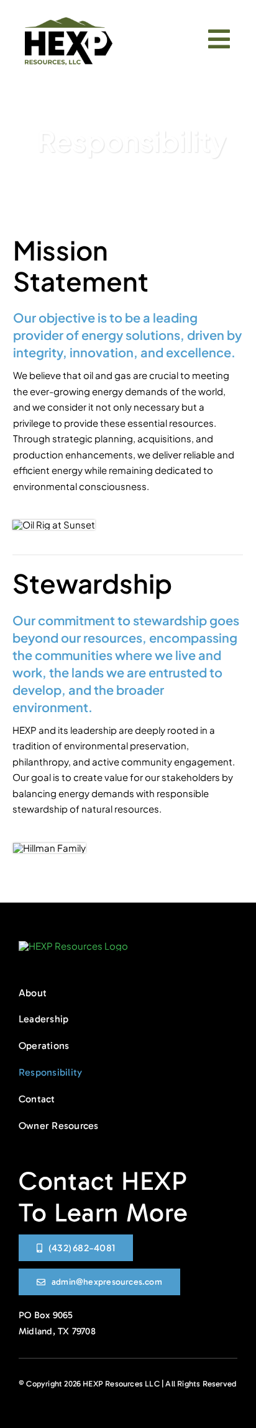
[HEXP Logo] (73, 946)
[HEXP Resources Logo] (68, 22)
